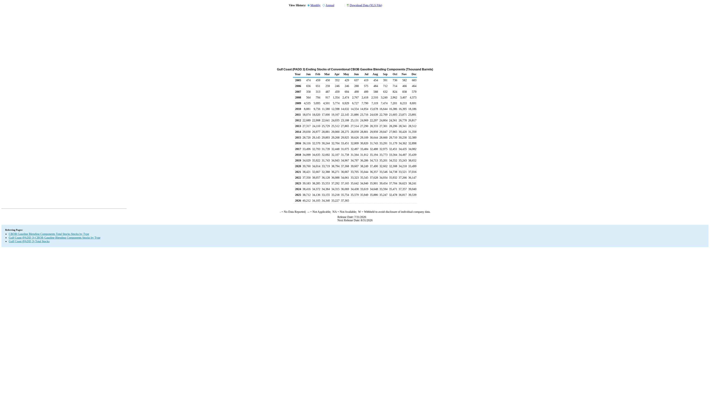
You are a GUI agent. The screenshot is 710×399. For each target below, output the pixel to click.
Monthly (315, 5)
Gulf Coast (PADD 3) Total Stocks (29, 241)
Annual (330, 5)
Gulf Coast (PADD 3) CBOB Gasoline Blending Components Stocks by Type (54, 237)
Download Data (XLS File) (366, 5)
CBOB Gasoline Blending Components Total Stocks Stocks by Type (49, 234)
